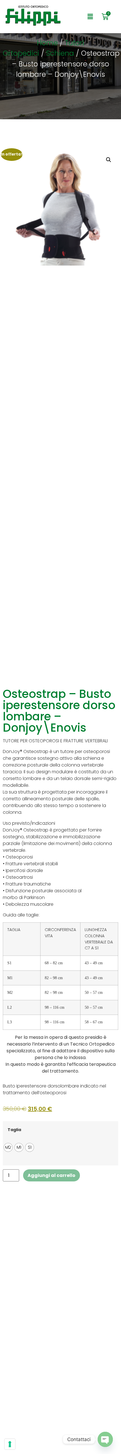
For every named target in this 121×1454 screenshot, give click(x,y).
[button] (90, 16)
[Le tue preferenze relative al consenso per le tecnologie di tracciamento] (10, 1444)
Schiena (60, 53)
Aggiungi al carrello (51, 1175)
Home (47, 43)
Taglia (14, 1130)
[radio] (8, 1147)
